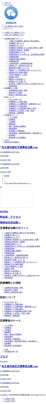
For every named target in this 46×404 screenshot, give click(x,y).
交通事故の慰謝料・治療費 (19, 50)
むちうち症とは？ (15, 99)
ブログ (6, 140)
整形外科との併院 (15, 93)
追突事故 (12, 135)
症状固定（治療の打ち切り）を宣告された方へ (27, 84)
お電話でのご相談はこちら (14, 32)
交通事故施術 (14, 57)
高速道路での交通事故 (17, 137)
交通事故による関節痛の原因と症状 (22, 108)
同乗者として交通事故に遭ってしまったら (25, 70)
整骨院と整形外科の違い (18, 95)
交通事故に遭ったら (16, 43)
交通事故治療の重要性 (17, 59)
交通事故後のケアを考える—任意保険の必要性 (27, 54)
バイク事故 (13, 117)
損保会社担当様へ (10, 222)
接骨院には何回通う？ (17, 79)
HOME (6, 176)
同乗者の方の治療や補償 (18, 72)
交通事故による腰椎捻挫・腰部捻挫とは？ (25, 104)
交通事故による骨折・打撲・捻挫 (21, 111)
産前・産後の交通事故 (17, 126)
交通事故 (12, 120)
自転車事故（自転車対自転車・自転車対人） (26, 133)
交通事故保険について (17, 52)
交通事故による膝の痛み (18, 106)
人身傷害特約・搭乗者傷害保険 (21, 63)
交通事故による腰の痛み (18, 102)
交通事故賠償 (14, 61)
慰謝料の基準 (14, 77)
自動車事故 (13, 128)
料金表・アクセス (10, 216)
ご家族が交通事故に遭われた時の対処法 (24, 41)
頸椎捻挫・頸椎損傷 (16, 113)
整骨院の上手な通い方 (17, 81)
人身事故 (12, 122)
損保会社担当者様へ (12, 142)
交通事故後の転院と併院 (18, 90)
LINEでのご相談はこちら (14, 35)
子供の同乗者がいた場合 (18, 75)
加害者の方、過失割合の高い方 (21, 66)
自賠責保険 (13, 86)
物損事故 (12, 124)
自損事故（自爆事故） (17, 131)
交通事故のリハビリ (16, 45)
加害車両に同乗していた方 (19, 68)
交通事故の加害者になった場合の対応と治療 (26, 48)
